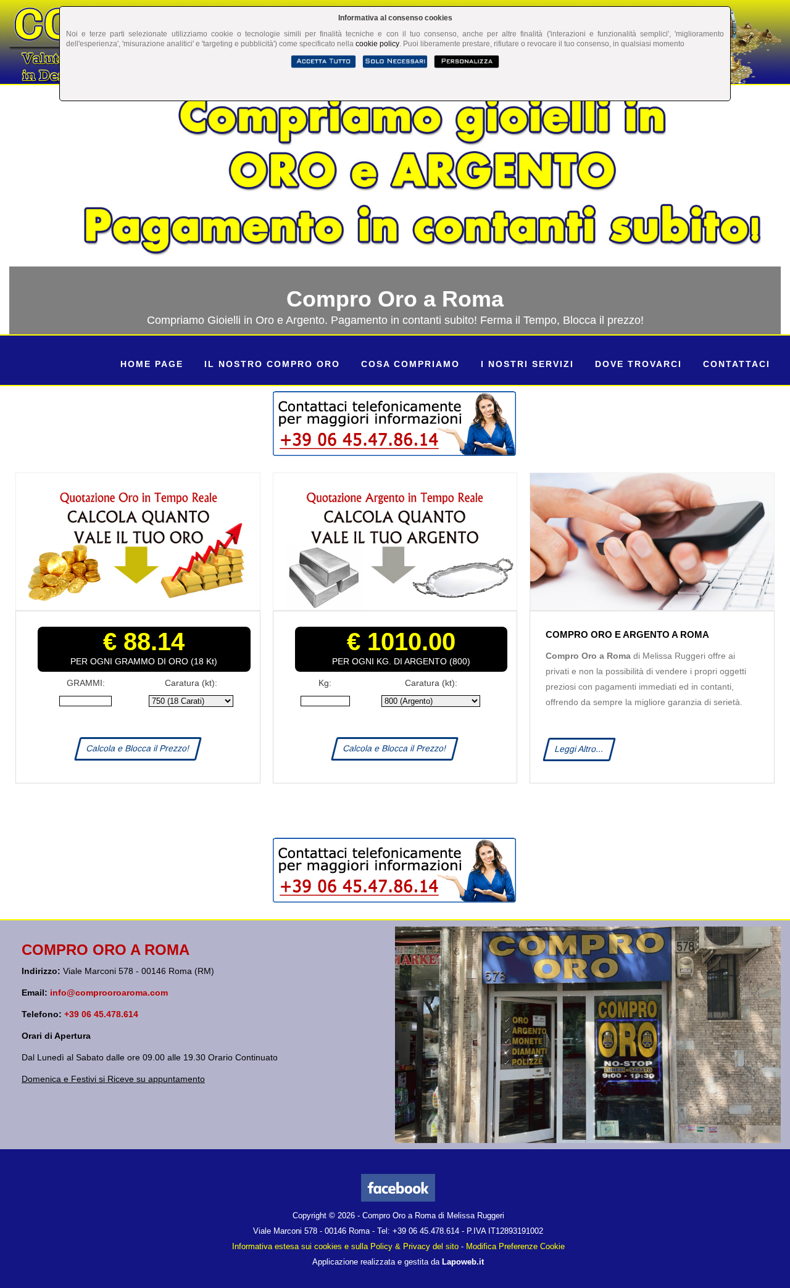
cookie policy (377, 43)
